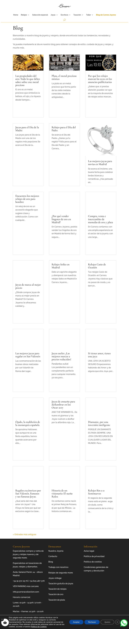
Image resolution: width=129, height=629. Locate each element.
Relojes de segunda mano (60, 573)
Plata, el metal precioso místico (64, 77)
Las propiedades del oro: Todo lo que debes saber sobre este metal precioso (27, 80)
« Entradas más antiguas (24, 534)
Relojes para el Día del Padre (64, 129)
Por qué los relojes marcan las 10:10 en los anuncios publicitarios (100, 79)
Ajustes (107, 622)
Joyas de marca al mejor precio (28, 286)
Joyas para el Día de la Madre (27, 129)
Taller (88, 15)
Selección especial (40, 15)
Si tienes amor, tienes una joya (99, 355)
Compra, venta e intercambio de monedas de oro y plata (100, 219)
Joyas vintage (54, 578)
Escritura (64, 15)
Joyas (53, 15)
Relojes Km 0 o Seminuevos (96, 492)
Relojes (24, 15)
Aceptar (76, 622)
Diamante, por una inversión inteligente (99, 423)
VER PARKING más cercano (26, 586)
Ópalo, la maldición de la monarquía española (27, 423)
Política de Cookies (39, 627)
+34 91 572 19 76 (20, 581)
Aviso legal (89, 551)
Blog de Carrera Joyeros (106, 15)
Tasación (77, 15)
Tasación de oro (55, 594)
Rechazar (92, 622)
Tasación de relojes (57, 589)
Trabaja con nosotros (58, 567)
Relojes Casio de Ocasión (97, 266)
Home (15, 15)
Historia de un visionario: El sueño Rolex (62, 493)
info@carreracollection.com (26, 592)
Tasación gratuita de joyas (60, 583)
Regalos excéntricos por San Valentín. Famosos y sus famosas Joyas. (28, 493)
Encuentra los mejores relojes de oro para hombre (27, 199)
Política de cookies (93, 562)
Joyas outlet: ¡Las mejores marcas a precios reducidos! (61, 356)
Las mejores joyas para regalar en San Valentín (27, 355)
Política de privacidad (94, 556)
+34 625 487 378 (37, 581)
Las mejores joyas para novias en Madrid (100, 163)
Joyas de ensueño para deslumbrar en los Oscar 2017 (63, 404)
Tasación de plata (56, 600)
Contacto (52, 556)
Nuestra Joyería (55, 551)
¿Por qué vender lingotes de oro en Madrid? (61, 219)
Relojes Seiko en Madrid (60, 266)
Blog (50, 562)
